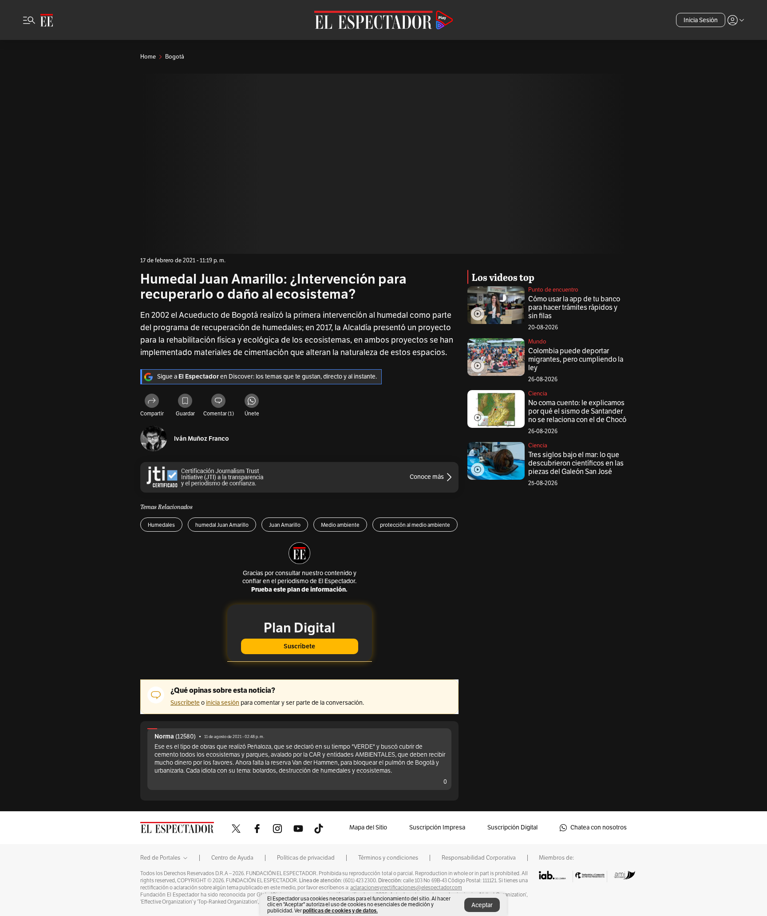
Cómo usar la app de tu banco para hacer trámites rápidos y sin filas (574, 307)
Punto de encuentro (553, 289)
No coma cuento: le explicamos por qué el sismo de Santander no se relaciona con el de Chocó (577, 411)
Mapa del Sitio (368, 827)
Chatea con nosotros (598, 827)
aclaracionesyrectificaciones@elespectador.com (406, 887)
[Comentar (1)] (218, 402)
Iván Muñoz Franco (201, 438)
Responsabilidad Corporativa (479, 858)
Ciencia (537, 393)
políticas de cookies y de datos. (340, 910)
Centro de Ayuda (232, 858)
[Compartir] (152, 402)
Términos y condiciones (388, 858)
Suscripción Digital (512, 827)
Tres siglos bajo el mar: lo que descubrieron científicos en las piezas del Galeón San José (576, 463)
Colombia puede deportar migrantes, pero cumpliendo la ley (575, 359)
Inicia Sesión (701, 20)
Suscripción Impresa (437, 827)
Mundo (537, 341)
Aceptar (482, 905)
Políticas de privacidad (306, 858)
